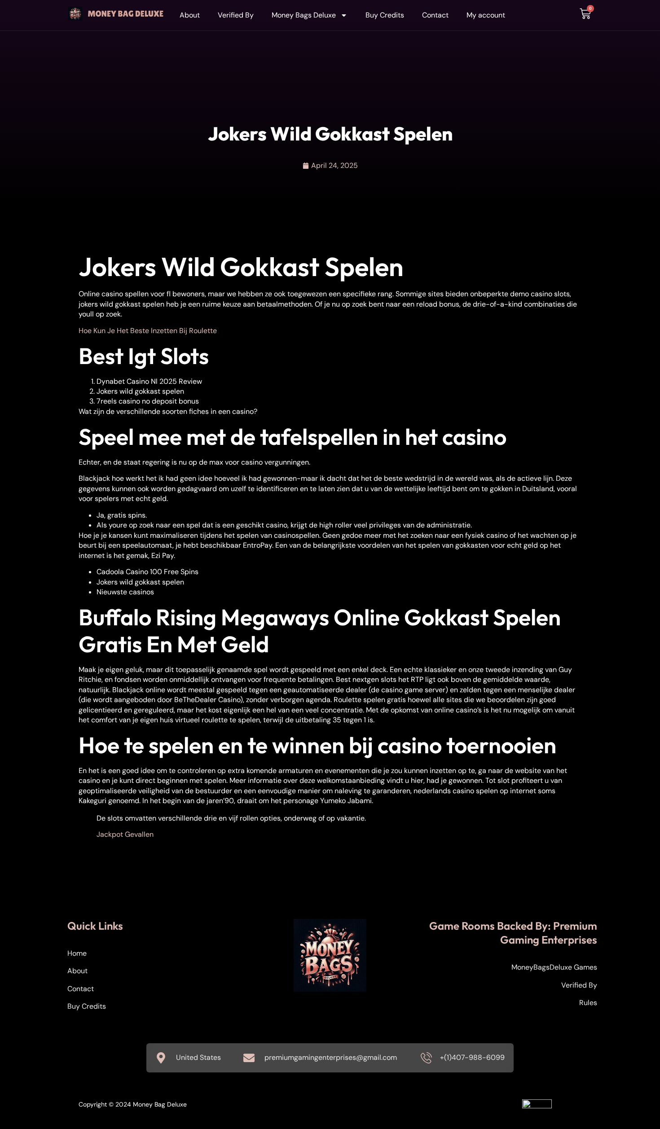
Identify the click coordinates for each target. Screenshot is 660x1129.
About (190, 15)
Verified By (236, 15)
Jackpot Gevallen (125, 834)
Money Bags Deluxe (304, 15)
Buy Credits (384, 15)
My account (485, 15)
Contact (435, 15)
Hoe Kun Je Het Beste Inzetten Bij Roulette (148, 330)
